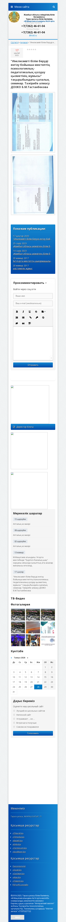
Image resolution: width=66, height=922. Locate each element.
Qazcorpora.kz (19, 866)
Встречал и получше (26, 722)
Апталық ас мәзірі (21, 524)
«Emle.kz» (17, 844)
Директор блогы (25, 426)
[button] (17, 312)
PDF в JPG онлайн (20, 884)
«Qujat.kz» (17, 870)
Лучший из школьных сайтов (30, 710)
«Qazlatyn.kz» (19, 873)
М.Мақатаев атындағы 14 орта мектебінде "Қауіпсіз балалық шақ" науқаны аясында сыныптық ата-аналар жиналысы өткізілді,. (33, 561)
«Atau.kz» (17, 877)
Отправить (33, 365)
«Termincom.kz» (20, 848)
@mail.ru (33, 35)
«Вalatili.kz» (18, 840)
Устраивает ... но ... (25, 718)
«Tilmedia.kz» (18, 837)
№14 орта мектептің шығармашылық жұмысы (37, 261)
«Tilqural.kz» (18, 833)
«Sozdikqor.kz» (19, 851)
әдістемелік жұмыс (23, 268)
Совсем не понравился (27, 726)
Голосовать (33, 733)
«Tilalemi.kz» (18, 881)
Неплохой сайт (23, 714)
